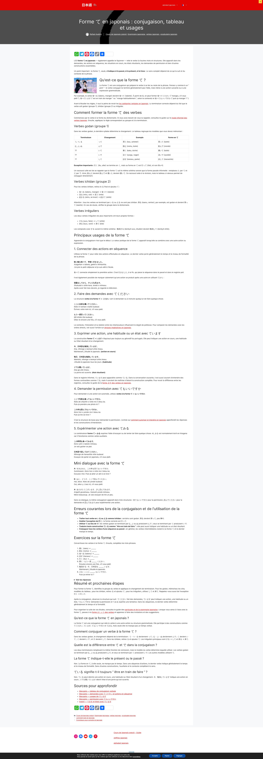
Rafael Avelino (96, 34)
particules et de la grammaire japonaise (141, 610)
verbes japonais (152, 34)
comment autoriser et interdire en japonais (148, 420)
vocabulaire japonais (168, 34)
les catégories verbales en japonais (133, 104)
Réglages (179, 756)
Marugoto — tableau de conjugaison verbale (97, 691)
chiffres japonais (120, 738)
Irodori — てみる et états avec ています (95, 702)
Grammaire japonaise (136, 34)
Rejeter (167, 756)
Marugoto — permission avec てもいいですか (97, 699)
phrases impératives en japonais (117, 328)
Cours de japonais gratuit (116, 34)
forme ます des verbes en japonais (116, 383)
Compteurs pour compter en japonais (89, 720)
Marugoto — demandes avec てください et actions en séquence (105, 694)
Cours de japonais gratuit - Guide (127, 733)
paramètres (136, 757)
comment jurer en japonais (85, 718)
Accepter (155, 756)
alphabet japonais (169, 5)
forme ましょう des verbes (103, 612)
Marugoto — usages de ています (92, 696)
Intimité (131, 752)
